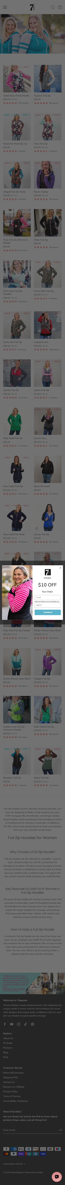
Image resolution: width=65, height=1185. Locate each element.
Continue (47, 612)
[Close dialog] (60, 568)
